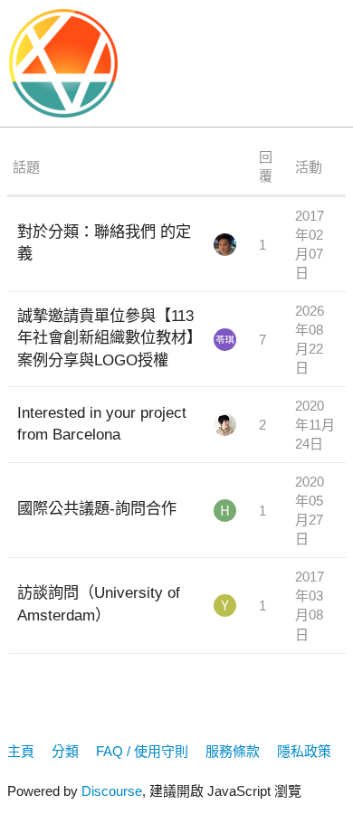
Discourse (111, 791)
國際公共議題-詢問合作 (96, 508)
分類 (65, 751)
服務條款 (232, 751)
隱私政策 (304, 751)
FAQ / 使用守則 (142, 751)
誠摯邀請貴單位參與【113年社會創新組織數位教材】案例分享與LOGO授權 (105, 337)
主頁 (20, 751)
